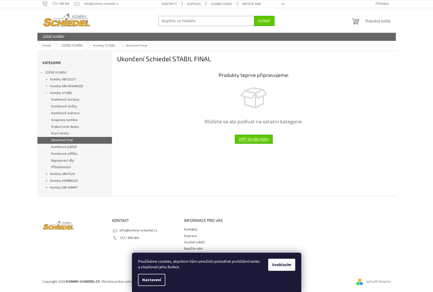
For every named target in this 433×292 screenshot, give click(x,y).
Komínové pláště (64, 147)
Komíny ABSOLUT (63, 79)
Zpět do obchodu (254, 139)
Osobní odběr (221, 4)
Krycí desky (60, 133)
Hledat (264, 21)
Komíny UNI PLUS (62, 174)
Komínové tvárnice (65, 113)
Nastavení (151, 280)
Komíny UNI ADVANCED (66, 86)
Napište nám (251, 4)
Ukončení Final (62, 140)
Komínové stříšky (64, 153)
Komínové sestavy (65, 99)
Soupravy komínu (64, 120)
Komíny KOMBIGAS (64, 180)
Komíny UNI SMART (64, 187)
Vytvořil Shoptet (378, 281)
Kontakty (169, 4)
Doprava (194, 4)
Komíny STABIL (61, 93)
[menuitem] (53, 37)
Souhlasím (281, 265)
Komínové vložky (64, 106)
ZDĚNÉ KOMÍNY (56, 72)
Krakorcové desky (65, 126)
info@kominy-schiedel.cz (138, 230)
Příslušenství (61, 167)
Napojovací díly (62, 160)
